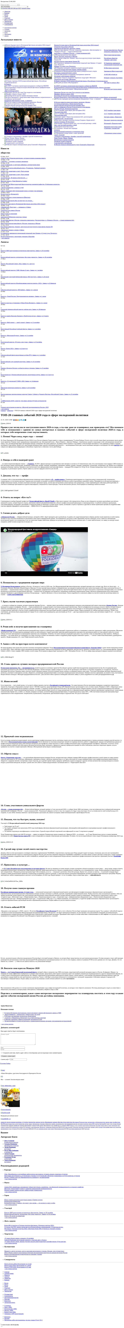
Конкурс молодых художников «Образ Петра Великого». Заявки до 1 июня (24, 303)
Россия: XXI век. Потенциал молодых (66, 108)
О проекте (7, 1305)
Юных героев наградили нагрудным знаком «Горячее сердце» (23, 1200)
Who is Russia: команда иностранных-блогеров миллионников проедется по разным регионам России (35, 1252)
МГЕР (83, 1128)
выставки (98, 1125)
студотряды (14, 1128)
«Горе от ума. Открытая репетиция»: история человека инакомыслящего (23, 158)
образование (7, 34)
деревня (93, 1127)
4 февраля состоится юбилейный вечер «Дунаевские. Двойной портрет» (23, 168)
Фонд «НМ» (8, 1307)
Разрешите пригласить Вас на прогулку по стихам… (17, 200)
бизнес (119, 1124)
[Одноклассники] (18, 420)
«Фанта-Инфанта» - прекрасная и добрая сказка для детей (22, 1014)
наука (26, 1124)
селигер (21, 1127)
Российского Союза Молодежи (46, 911)
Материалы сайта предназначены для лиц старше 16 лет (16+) (23, 1320)
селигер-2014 (8, 1127)
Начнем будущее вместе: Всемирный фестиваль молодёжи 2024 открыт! (76, 45)
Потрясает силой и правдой (62, 141)
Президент (42, 1127)
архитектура (15, 1127)
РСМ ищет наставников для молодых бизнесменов (20, 1016)
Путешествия (8, 23)
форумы (60, 1122)
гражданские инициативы (88, 1125)
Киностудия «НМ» (10, 1312)
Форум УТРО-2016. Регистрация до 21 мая (17, 1267)
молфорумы (116, 1122)
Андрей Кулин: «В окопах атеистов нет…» (14, 178)
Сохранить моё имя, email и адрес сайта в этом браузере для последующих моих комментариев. (32, 1053)
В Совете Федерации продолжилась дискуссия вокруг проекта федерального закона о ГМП (32, 1013)
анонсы (38, 1122)
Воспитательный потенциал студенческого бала (69, 131)
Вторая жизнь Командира (12, 1201)
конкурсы (69, 1122)
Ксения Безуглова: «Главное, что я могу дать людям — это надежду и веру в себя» (29, 1203)
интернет (28, 1127)
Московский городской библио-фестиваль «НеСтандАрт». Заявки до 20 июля (25, 277)
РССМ (63, 1127)
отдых (76, 1125)
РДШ (67, 1128)
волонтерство (60, 1124)
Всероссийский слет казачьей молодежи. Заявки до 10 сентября (20, 361)
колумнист (10, 1148)
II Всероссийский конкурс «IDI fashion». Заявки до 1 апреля (19, 290)
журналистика (5, 1125)
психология (25, 1128)
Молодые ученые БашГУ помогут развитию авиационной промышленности (28, 1188)
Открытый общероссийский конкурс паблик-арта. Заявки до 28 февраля (23, 309)
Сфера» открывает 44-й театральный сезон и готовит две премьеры (22, 191)
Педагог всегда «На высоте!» (10, 194)
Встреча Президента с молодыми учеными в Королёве (17, 236)
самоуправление (35, 1127)
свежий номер (25, 8)
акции (102, 1125)
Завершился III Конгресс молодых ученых (67, 48)
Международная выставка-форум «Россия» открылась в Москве (20, 223)
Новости (7, 1275)
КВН (59, 1127)
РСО (24, 1127)
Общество (7, 1278)
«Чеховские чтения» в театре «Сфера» (12, 230)
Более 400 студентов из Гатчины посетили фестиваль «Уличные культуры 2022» (29, 1225)
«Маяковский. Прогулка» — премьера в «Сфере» (16, 207)
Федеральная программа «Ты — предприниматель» (18, 668)
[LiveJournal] (22, 420)
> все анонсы (5, 409)
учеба (96, 1127)
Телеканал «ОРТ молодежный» (14, 1313)
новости (3, 1122)
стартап (3, 1127)
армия (52, 1128)
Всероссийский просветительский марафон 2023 (69, 105)
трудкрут (100, 1127)
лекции (34, 1125)
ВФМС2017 (31, 1128)
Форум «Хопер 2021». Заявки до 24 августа (14, 348)
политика (85, 1124)
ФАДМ (3, 1124)
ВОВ (68, 1125)
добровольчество (100, 1122)
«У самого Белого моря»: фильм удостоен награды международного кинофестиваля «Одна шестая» (35, 1241)
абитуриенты (47, 1125)
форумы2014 (102, 1124)
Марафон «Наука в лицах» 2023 (64, 94)
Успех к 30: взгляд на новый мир (14, 1216)
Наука (6, 14)
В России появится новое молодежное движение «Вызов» (72, 102)
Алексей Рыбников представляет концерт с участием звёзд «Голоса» (25, 1240)
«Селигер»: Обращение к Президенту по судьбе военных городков (25, 1018)
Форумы (7, 1299)
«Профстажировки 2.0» (8, 630)
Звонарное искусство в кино (113, 126)
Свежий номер (9, 1273)
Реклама (6, 1318)
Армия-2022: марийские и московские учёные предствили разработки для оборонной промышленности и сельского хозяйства (44, 1187)
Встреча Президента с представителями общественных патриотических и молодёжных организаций (85, 97)
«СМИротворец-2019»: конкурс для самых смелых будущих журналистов (23, 401)
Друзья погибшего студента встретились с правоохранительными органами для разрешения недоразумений (37, 1021)
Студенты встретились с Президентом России (68, 104)
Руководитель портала (11, 1141)
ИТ (35, 1128)
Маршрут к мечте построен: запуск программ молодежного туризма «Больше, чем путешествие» (34, 1251)
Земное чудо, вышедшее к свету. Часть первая (15, 174)
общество (7, 11)
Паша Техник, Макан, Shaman (63, 138)
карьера (6, 36)
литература (35, 1124)
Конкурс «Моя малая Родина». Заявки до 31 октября (17, 335)
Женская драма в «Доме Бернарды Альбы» (14, 181)
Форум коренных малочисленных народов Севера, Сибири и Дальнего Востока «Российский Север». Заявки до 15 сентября (39, 394)
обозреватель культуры (11, 1144)
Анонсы (6, 1277)
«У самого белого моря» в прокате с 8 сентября (19, 1238)
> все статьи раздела (7, 1024)
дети (111, 1124)
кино (111, 1122)
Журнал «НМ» (8, 1310)
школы (107, 1122)
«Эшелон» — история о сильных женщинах (14, 161)
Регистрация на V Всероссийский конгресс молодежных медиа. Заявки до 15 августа (27, 374)
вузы (64, 1122)
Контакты (7, 1317)
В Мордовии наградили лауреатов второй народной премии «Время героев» (86, 68)
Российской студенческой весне (60, 685)
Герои (6, 16)
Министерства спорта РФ (22, 836)
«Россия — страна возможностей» (12, 809)
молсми (70, 1127)
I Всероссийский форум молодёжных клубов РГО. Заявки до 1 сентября (23, 355)
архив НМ (91, 1124)
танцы (109, 1125)
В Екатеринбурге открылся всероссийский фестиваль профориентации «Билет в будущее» (82, 87)
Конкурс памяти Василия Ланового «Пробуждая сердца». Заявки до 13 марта (25, 316)
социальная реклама (42, 1128)
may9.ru (116, 445)
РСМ (37, 1125)
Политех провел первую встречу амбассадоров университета (23, 1190)
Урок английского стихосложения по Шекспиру (16, 197)
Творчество (7, 21)
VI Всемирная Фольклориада (10, 586)
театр (108, 1124)
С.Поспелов (75, 1127)
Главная (3, 410)
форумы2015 (28, 1125)
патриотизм (91, 1122)
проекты (22, 1125)
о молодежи (10, 1157)
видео (6, 32)
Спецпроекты (8, 24)
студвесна (64, 1125)
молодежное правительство (75, 1128)
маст (119, 1125)
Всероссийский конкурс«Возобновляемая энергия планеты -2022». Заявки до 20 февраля (28, 283)
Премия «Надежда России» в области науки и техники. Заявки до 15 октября (24, 368)
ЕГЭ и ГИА (20, 1128)
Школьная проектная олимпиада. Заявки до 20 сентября (18, 387)
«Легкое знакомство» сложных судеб (12, 187)
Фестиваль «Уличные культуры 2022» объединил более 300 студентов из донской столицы (32, 1228)
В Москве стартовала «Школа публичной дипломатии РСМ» (23, 1019)
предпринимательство (71, 1124)
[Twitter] (20, 420)
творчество (7, 31)
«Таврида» (30, 464)
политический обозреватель (13, 1154)
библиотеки (55, 1127)
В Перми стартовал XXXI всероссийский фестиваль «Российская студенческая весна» (81, 81)
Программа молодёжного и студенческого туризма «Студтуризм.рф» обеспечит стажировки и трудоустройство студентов (42, 1176)
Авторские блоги (9, 1302)
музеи (10, 1128)
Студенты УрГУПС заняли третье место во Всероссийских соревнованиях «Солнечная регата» (33, 1227)
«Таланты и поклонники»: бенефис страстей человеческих (72, 136)
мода (114, 1127)
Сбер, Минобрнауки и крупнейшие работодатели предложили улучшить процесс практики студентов (36, 1174)
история (80, 1124)
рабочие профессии (14, 1125)
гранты (41, 1125)
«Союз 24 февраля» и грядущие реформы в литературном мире (20, 165)
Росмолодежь (83, 1122)
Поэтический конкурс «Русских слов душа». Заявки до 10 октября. (21, 342)
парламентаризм (4, 1128)
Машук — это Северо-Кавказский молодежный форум (19, 972)
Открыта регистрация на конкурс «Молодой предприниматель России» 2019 (24, 407)
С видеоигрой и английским (63, 143)
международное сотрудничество (15, 1124)
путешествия (87, 1127)
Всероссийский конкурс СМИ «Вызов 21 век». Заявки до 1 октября (22, 270)
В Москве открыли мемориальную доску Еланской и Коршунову (74, 144)
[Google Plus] (16, 420)
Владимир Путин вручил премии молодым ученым (70, 95)
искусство (87, 1128)
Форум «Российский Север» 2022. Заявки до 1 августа (17, 263)
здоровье (42, 1124)
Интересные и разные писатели (64, 139)
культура (96, 1124)
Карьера (6, 13)
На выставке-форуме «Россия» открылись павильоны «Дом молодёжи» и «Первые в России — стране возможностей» (37, 220)
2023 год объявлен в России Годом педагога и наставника (72, 107)
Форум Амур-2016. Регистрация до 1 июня (17, 1265)
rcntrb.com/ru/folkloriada (15, 594)
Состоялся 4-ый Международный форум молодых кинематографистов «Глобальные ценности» (30, 184)
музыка (115, 1124)
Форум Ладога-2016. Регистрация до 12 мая (17, 1264)
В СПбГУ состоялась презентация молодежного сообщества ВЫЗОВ (75, 86)
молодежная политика (10, 27)
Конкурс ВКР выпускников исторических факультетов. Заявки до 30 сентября (25, 250)
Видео (6, 1283)
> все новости (5, 238)
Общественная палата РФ (60, 1128)
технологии (118, 1127)
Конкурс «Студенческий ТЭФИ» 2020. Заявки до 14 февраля (19, 381)
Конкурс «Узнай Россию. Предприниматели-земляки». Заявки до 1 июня (23, 296)
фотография (106, 1127)
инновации (114, 1125)
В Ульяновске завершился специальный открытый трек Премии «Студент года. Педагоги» (29, 233)
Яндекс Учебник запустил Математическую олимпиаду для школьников (26, 1177)
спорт (30, 1124)
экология (81, 1127)
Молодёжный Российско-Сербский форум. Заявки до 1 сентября (21, 329)
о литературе (11, 1151)
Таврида (72, 1125)
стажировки (49, 1127)
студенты (6, 29)
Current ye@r (5, 1059)
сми (37, 1128)
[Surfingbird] (24, 420)
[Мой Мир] (25, 420)
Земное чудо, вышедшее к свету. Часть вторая (15, 171)
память (53, 1124)
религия (80, 1125)
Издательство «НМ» (10, 1309)
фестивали (76, 1122)
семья (66, 1127)
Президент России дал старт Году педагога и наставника (71, 92)
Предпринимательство (11, 1297)
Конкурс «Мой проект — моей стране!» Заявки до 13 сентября (20, 322)
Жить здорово (8, 19)
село (52, 1125)
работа (106, 1125)
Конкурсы (7, 1301)
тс (60, 1125)
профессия (56, 1125)
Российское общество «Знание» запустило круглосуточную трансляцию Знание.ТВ (27, 227)
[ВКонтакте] (14, 420)
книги (111, 1127)
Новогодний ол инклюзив (9, 213)
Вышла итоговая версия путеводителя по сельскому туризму (23, 1254)
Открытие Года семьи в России (64, 46)
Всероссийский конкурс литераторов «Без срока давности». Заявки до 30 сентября (26, 257)
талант (49, 1128)
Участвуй (7, 18)
